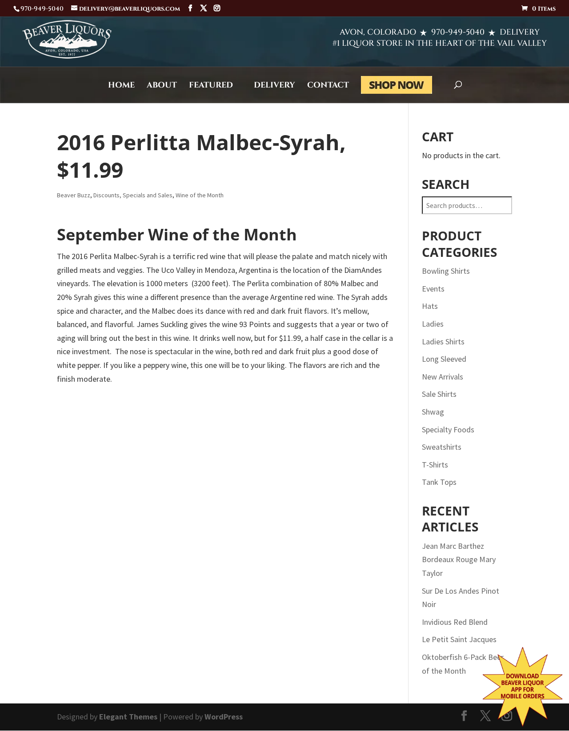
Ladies (433, 324)
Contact (328, 86)
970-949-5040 (458, 32)
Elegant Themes (128, 716)
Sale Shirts (439, 394)
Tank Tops (439, 482)
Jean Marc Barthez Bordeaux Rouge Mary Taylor (459, 559)
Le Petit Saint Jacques (459, 639)
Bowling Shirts (446, 271)
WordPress (223, 716)
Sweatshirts (441, 447)
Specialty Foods (448, 429)
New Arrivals (442, 376)
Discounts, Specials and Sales (132, 195)
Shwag (433, 412)
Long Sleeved (444, 359)
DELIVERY (520, 32)
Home (121, 86)
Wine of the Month (200, 195)
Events (433, 289)
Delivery (274, 86)
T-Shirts (435, 464)
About (162, 86)
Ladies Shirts (443, 341)
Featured (211, 86)
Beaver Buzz (73, 195)
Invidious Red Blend (455, 622)
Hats (430, 306)
